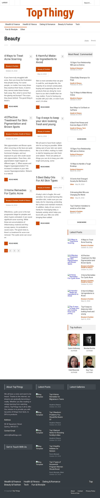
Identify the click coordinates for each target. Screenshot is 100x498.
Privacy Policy (90, 491)
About (73, 491)
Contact (80, 491)
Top (91, 481)
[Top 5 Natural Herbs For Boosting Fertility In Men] (42, 435)
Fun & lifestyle (11, 29)
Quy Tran (89, 370)
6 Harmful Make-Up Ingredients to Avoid (46, 59)
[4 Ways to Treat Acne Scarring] (74, 245)
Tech (78, 24)
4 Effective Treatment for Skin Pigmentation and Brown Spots (15, 122)
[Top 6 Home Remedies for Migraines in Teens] (42, 399)
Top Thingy (16, 491)
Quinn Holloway (74, 348)
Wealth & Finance (12, 24)
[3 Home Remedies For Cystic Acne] (74, 280)
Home (87, 40)
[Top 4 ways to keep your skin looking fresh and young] (74, 312)
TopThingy (50, 12)
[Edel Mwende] (74, 362)
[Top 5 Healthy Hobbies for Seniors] (42, 451)
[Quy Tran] (89, 362)
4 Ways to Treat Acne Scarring (13, 57)
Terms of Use (75, 493)
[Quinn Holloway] (74, 340)
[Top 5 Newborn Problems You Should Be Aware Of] (42, 417)
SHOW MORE (81, 139)
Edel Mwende (74, 370)
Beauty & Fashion (65, 24)
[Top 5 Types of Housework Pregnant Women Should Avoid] (42, 467)
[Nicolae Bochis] (89, 340)
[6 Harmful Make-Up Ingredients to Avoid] (74, 296)
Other (22, 29)
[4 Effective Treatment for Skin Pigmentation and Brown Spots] (74, 260)
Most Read (73, 54)
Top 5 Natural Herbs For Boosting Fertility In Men (56, 432)
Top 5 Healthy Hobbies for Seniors (54, 448)
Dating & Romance (47, 24)
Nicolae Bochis (89, 348)
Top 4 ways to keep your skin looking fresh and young (47, 121)
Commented (86, 54)
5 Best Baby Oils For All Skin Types (47, 179)
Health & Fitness (30, 24)
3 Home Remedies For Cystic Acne (15, 192)
